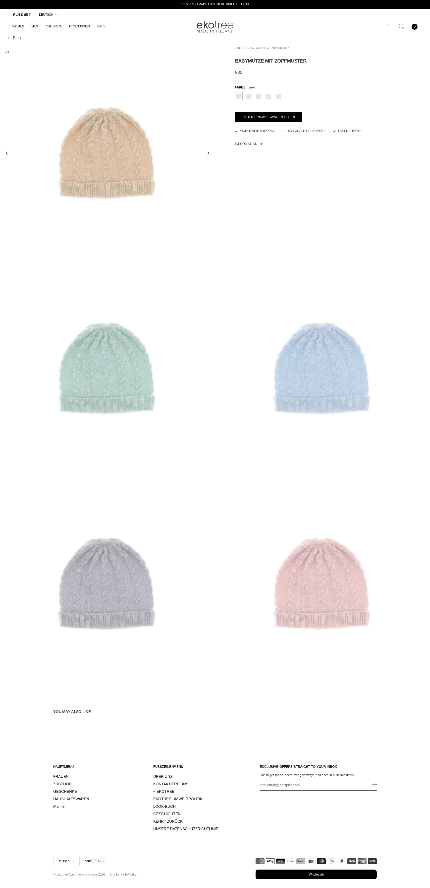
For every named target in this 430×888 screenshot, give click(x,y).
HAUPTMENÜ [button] (63, 767)
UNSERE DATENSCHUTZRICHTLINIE (185, 829)
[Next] (208, 153)
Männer (59, 806)
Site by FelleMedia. (123, 874)
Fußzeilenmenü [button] (168, 767)
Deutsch (46, 14)
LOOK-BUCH (164, 806)
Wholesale (316, 874)
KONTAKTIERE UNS (170, 784)
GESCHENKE (65, 792)
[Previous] (6, 153)
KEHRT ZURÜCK (168, 821)
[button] (20, 26)
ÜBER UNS (163, 777)
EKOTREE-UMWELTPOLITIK (178, 799)
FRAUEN (61, 777)
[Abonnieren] (373, 785)
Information (246, 144)
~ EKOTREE (163, 792)
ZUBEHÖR (241, 48)
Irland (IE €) (21, 14)
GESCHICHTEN (167, 814)
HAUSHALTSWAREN (71, 799)
